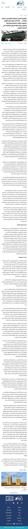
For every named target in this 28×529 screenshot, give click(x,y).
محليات (19, 520)
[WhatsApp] (6, 43)
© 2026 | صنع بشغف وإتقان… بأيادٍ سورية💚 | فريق (16, 527)
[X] (4, 43)
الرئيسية (25, 15)
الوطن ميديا (7, 7)
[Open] (3, 3)
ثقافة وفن (8, 518)
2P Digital (5, 527)
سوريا (25, 7)
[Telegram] (8, 43)
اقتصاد (13, 7)
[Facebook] (2, 43)
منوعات (8, 507)
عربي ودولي (19, 7)
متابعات (8, 520)
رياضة (19, 512)
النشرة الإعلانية (9, 512)
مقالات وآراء (8, 510)
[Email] (10, 43)
